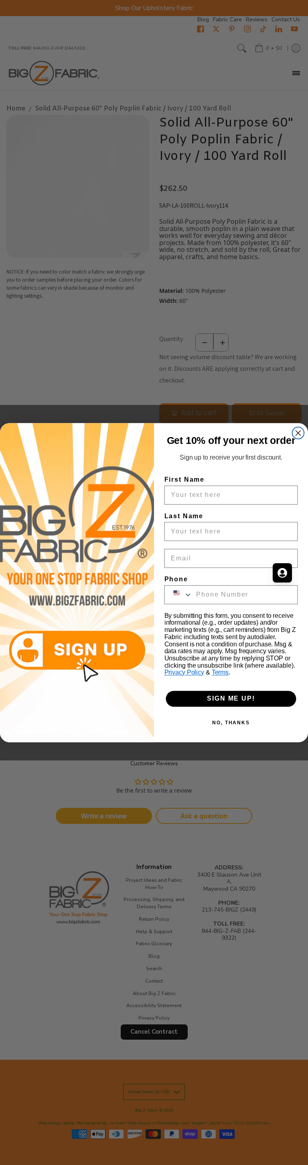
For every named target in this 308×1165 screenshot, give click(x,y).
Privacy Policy (184, 672)
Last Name (183, 515)
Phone (176, 578)
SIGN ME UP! (231, 698)
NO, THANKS (231, 722)
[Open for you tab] (282, 572)
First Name (184, 479)
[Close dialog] (298, 433)
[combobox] (178, 594)
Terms (220, 672)
